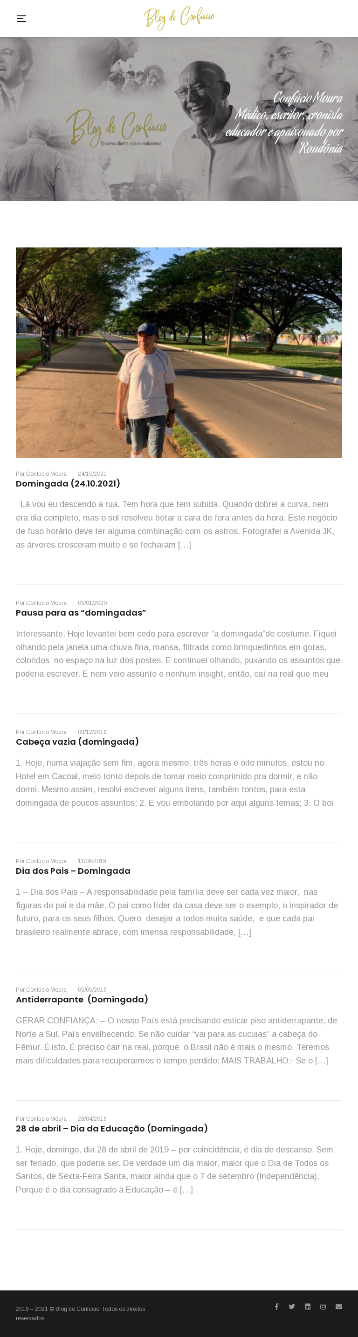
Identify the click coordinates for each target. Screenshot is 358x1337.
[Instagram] (323, 1306)
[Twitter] (292, 1306)
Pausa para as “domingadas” (81, 612)
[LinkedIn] (307, 1306)
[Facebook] (277, 1306)
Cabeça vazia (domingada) (77, 741)
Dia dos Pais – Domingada (73, 871)
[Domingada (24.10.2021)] (179, 352)
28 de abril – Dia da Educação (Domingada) (112, 1129)
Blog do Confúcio (77, 1309)
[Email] (339, 1306)
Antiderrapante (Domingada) (82, 1000)
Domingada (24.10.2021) (70, 483)
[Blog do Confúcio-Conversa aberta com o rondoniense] (179, 18)
